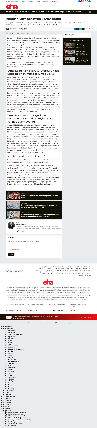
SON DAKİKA (44, 272)
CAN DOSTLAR (76, 12)
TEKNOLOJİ (12, 359)
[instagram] (43, 323)
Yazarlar (8, 394)
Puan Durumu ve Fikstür (15, 310)
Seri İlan (8, 398)
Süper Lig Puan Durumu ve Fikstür (19, 420)
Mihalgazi (39, 270)
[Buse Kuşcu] (11, 225)
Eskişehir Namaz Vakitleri (58, 304)
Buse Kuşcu (21, 224)
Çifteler (67, 268)
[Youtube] (19, 271)
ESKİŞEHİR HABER (47, 267)
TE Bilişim (88, 317)
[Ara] (90, 6)
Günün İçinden (53, 272)
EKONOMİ (18, 12)
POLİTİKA (11, 354)
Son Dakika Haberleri (57, 310)
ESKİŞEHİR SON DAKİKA (30, 12)
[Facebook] (7, 271)
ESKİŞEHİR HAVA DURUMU (82, 272)
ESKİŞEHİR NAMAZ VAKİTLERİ (51, 273)
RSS (9, 317)
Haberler (9, 16)
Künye (7, 406)
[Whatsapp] (21, 271)
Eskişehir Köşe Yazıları (84, 275)
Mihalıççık (45, 270)
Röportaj (8, 400)
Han (77, 268)
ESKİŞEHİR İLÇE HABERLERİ (46, 268)
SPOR (57, 12)
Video (7, 392)
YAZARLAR (43, 12)
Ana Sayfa (8, 326)
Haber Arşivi (76, 310)
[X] (10, 271)
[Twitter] (20, 231)
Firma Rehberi (10, 396)
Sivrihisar (65, 270)
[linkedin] (84, 323)
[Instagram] (23, 231)
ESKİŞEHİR (9, 12)
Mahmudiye (86, 268)
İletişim (72, 272)
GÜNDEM (51, 12)
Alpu (56, 268)
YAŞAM (62, 12)
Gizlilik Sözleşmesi (64, 272)
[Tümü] (88, 35)
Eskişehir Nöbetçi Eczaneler (82, 273)
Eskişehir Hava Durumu (36, 304)
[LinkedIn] (16, 271)
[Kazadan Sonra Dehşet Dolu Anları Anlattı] (34, 34)
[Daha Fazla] (83, 29)
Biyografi (8, 402)
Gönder (11, 254)
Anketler (8, 404)
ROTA (68, 12)
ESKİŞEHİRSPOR (85, 267)
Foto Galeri (9, 390)
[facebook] (15, 323)
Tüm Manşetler (33, 310)
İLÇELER (11, 363)
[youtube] (56, 323)
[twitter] (29, 323)
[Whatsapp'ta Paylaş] (80, 29)
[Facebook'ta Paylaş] (75, 29)
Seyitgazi (59, 270)
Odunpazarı (52, 270)
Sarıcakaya (82, 270)
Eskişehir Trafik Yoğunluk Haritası (78, 305)
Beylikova (61, 268)
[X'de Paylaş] (77, 29)
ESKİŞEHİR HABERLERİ (67, 273)
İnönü (80, 268)
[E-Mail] (17, 231)
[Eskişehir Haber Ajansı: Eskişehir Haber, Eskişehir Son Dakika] (12, 6)
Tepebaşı (71, 270)
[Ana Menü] (90, 12)
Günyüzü (72, 268)
